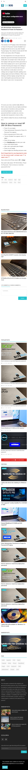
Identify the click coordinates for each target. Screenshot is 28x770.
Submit (22, 298)
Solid (17, 669)
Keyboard (13, 666)
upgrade (9, 660)
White (9, 663)
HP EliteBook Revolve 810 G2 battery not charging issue (13, 279)
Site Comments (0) (5, 285)
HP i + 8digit (22, 160)
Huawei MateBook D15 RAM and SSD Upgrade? (12, 428)
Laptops (4, 488)
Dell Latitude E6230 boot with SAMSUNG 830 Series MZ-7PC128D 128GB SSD (14, 232)
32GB (3, 660)
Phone (14, 663)
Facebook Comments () (15, 285)
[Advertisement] (14, 92)
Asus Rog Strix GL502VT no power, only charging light (13, 255)
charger (12, 669)
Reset (19, 182)
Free (15, 182)
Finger (3, 666)
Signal (18, 660)
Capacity (4, 663)
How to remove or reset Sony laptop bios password (13, 405)
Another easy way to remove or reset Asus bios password (12, 451)
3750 (14, 660)
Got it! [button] (5, 767)
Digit (19, 179)
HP (2, 179)
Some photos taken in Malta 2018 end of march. (19, 711)
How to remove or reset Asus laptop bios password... (14, 383)
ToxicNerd (6, 38)
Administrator (4, 182)
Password (10, 179)
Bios (6, 179)
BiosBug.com (11, 142)
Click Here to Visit (7, 172)
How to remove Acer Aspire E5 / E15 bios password (19, 725)
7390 (19, 666)
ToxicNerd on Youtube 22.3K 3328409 (14, 460)
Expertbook (21, 663)
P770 (8, 666)
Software (4, 468)
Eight (15, 179)
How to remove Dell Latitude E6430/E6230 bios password (16, 718)
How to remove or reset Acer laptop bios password (13, 361)
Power (10, 182)
